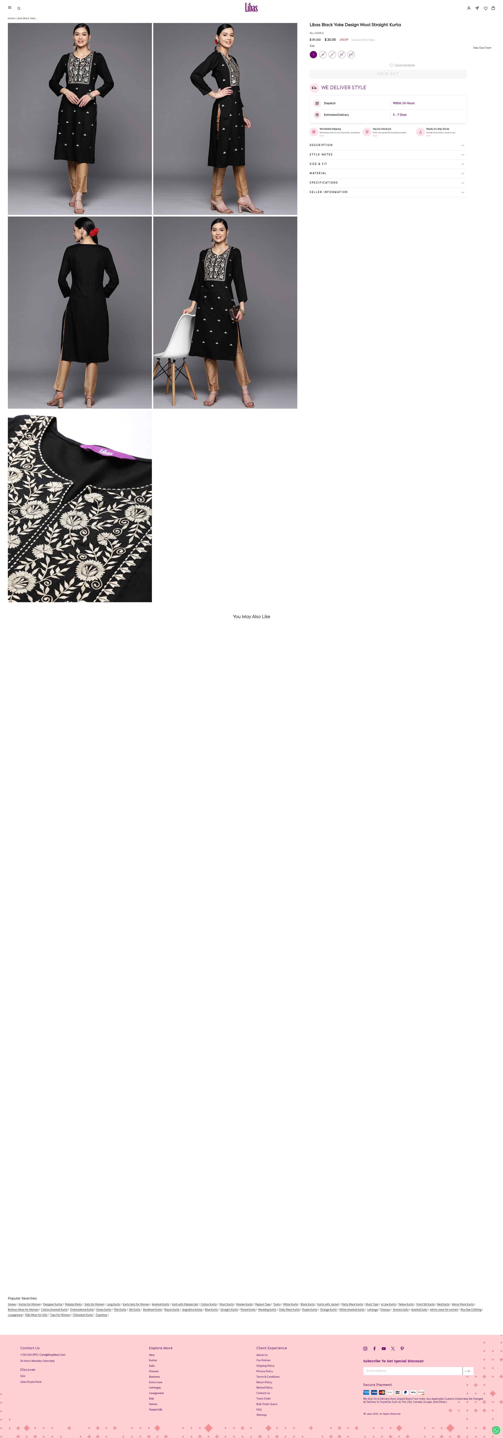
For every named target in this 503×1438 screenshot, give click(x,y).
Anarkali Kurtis (160, 1304)
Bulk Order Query (266, 1404)
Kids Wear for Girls (36, 1315)
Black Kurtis (308, 1304)
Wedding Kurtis (267, 1310)
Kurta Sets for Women (136, 1304)
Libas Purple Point (31, 1382)
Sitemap (261, 1415)
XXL (351, 54)
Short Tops (371, 1304)
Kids (151, 1399)
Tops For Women (60, 1315)
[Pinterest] (402, 1349)
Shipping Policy (265, 1366)
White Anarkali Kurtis (351, 1310)
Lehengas (155, 1388)
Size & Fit (319, 164)
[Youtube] (384, 1349)
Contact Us (263, 1393)
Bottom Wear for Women (23, 1310)
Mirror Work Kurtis (463, 1304)
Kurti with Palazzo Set (185, 1304)
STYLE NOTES (321, 154)
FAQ (259, 1410)
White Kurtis (290, 1304)
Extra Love (155, 1382)
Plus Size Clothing (471, 1310)
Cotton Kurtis (209, 1304)
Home (11, 18)
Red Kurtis (443, 1304)
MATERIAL (318, 173)
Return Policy (264, 1382)
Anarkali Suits (419, 1310)
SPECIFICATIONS (324, 183)
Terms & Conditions (268, 1377)
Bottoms (154, 1377)
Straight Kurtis (229, 1310)
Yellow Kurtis (406, 1304)
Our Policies (263, 1360)
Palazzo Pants (73, 1304)
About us (262, 1355)
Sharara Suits (401, 1310)
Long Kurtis (113, 1304)
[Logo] (251, 7)
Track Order (263, 1399)
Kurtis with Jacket (328, 1304)
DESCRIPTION (321, 145)
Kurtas (153, 1360)
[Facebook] (374, 1349)
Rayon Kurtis (171, 1310)
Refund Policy (264, 1388)
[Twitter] (393, 1349)
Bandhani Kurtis (152, 1310)
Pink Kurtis (120, 1310)
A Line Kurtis (388, 1304)
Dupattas (101, 1315)
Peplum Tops (263, 1304)
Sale (22, 1376)
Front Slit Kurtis (425, 1304)
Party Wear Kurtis (352, 1304)
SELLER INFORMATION (329, 192)
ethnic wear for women (444, 1310)
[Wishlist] (485, 7)
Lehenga (372, 1310)
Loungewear (15, 1315)
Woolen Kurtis (244, 1304)
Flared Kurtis (248, 1310)
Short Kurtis (226, 1304)
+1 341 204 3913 (29, 1355)
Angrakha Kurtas (192, 1310)
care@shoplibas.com (52, 1355)
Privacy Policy (264, 1371)
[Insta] (365, 1349)
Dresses (385, 1310)
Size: (312, 46)
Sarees (12, 1304)
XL (341, 54)
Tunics (277, 1304)
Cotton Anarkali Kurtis (54, 1310)
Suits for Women (94, 1304)
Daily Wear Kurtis (289, 1310)
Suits (152, 1366)
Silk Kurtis (134, 1310)
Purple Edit (155, 1410)
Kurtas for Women (29, 1304)
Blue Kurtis (211, 1310)
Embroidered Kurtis (82, 1310)
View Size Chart (482, 48)
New (152, 1355)
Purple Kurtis (309, 1310)
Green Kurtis (103, 1310)
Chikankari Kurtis (83, 1315)
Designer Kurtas (52, 1304)
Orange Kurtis (328, 1310)
